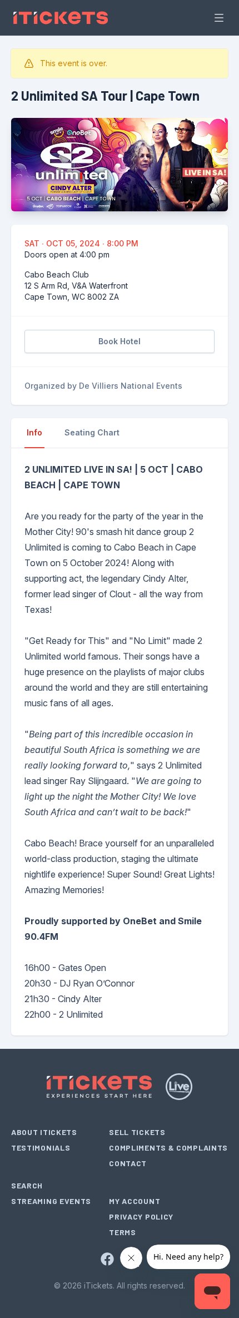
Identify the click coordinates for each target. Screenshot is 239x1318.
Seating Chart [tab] (92, 432)
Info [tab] (34, 432)
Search (27, 1185)
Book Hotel (119, 341)
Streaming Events (51, 1201)
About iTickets (44, 1132)
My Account (134, 1201)
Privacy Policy (141, 1216)
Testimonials (40, 1147)
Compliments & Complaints (168, 1147)
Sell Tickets (137, 1132)
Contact (128, 1163)
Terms (122, 1232)
